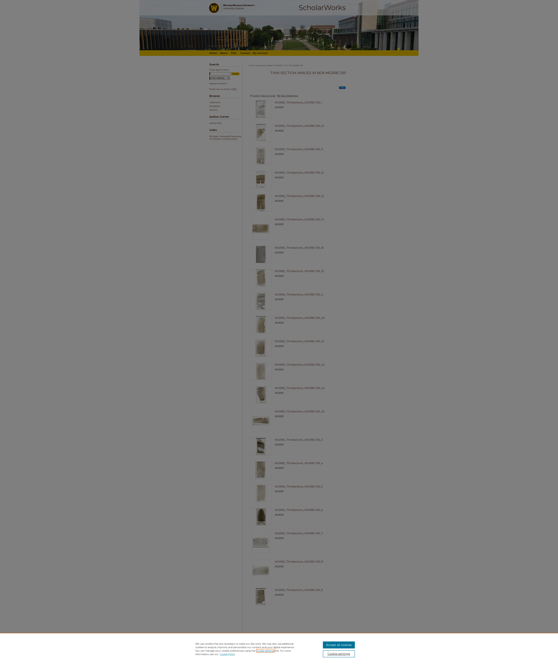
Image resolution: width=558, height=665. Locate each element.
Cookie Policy (227, 654)
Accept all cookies (339, 645)
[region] (279, 649)
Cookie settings (265, 650)
